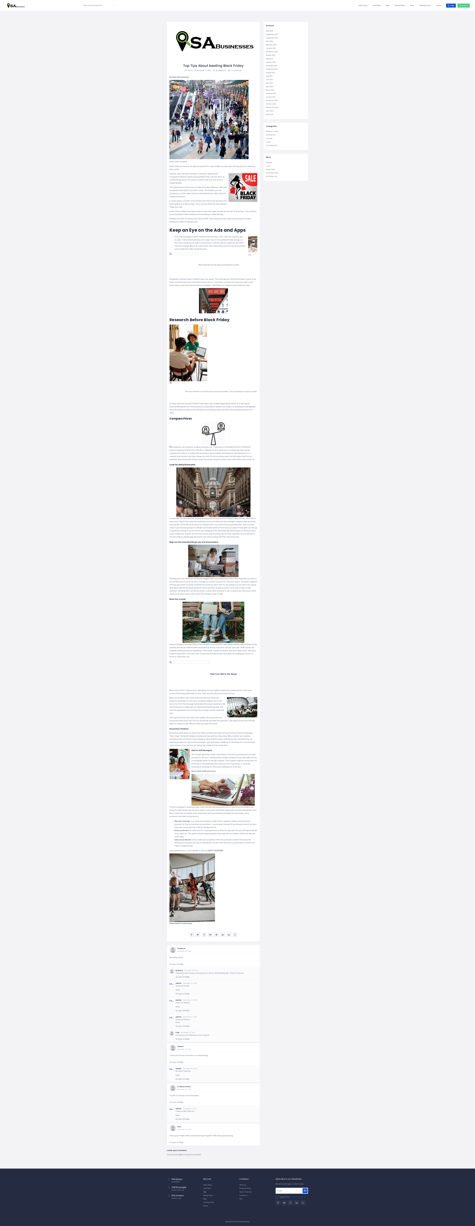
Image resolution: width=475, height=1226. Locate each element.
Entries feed (270, 169)
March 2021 (270, 90)
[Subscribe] (305, 1190)
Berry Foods (226, 534)
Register (269, 162)
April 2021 (269, 87)
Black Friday (229, 240)
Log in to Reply (178, 964)
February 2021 (271, 93)
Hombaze (217, 534)
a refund (221, 830)
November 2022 (272, 52)
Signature (180, 534)
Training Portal (425, 5)
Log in (268, 166)
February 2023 (271, 45)
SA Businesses (249, 531)
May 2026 (269, 31)
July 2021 (269, 76)
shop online (192, 644)
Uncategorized (220, 70)
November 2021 (272, 66)
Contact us (243, 1195)
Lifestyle (269, 138)
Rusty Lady (207, 534)
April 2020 (269, 111)
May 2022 (269, 59)
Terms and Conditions (298, 1197)
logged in (181, 1155)
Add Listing (363, 5)
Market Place (400, 5)
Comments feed (272, 173)
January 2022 (271, 62)
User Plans (377, 5)
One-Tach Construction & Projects (205, 654)
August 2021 (270, 73)
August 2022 (270, 55)
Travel (268, 142)
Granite (188, 534)
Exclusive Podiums (220, 651)
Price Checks (197, 450)
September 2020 (272, 107)
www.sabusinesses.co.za (179, 851)
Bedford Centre (200, 588)
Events (438, 5)
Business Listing (272, 131)
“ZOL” (221, 237)
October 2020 (271, 104)
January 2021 (271, 97)
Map (388, 5)
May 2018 (269, 114)
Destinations (270, 135)
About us (242, 1185)
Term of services (245, 1192)
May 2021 (269, 83)
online (195, 648)
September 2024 (272, 38)
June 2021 (270, 79)
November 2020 (272, 100)
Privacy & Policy (245, 1188)
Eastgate (189, 588)
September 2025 (272, 34)
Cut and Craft (197, 534)
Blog (412, 5)
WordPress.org (271, 176)
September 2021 (272, 69)
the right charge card (182, 810)
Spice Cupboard (250, 582)
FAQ (240, 1199)
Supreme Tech (238, 534)
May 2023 (269, 41)
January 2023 (271, 48)
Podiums (173, 654)
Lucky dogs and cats (236, 721)
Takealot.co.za (211, 450)
